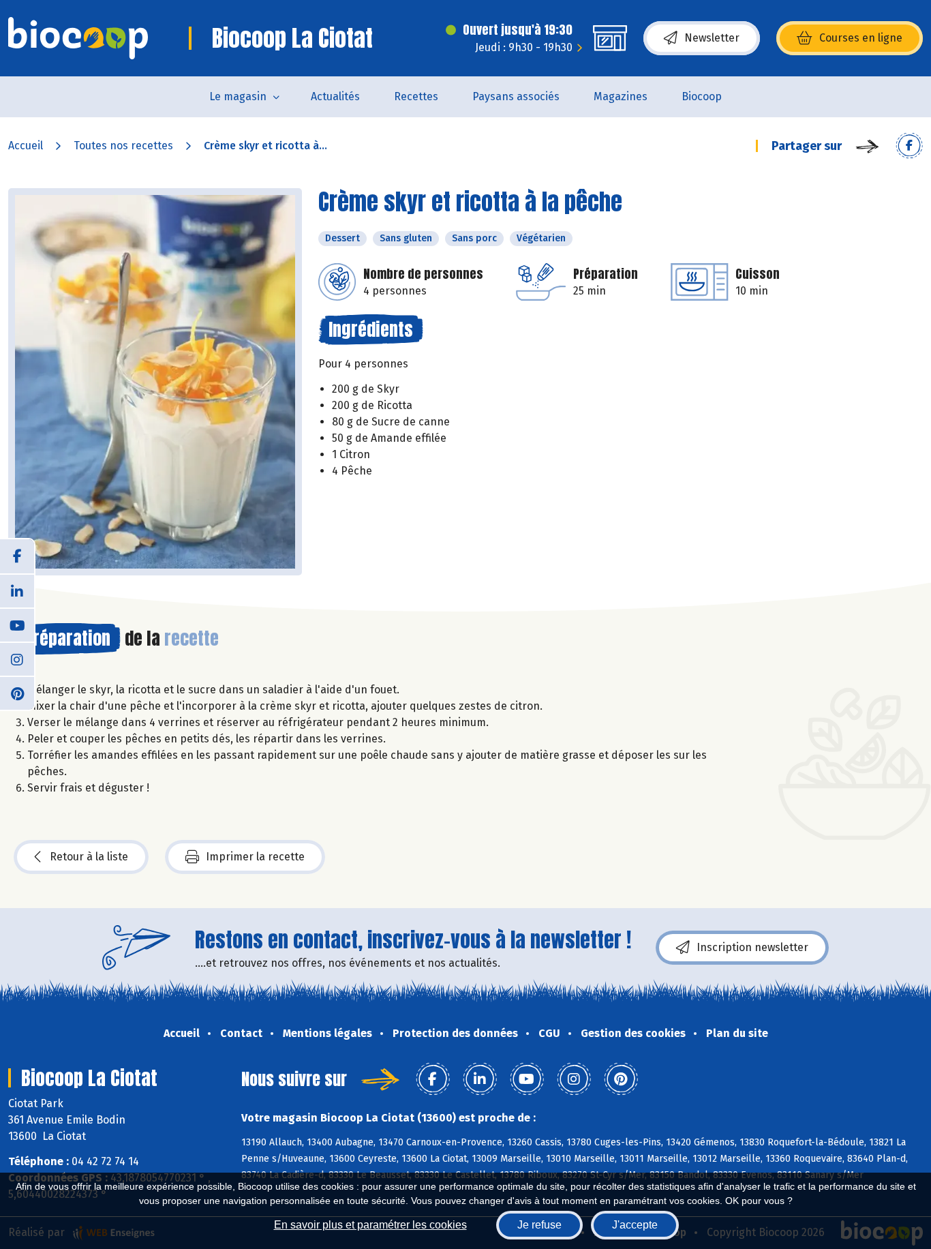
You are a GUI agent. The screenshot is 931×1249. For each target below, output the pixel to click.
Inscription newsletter (752, 947)
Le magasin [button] (237, 96)
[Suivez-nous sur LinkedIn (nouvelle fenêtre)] (17, 590)
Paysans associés (516, 96)
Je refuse (539, 1225)
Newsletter (711, 37)
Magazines (620, 96)
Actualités (335, 96)
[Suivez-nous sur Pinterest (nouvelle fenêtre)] (17, 693)
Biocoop (702, 96)
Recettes (416, 96)
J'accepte (635, 1225)
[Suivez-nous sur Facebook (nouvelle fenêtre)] (17, 556)
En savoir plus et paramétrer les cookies (370, 1225)
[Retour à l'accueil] (78, 38)
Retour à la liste (89, 856)
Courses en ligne (860, 37)
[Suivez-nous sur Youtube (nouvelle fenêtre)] (17, 624)
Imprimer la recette (255, 856)
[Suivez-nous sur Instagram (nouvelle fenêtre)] (17, 659)
